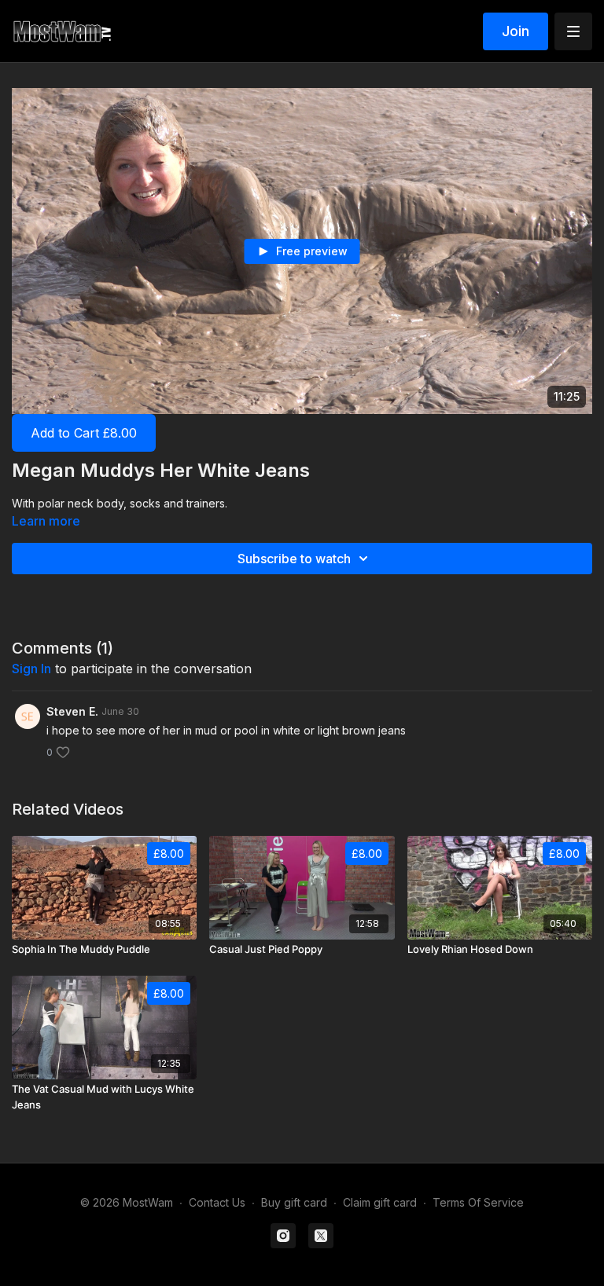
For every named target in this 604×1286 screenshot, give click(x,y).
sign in (31, 668)
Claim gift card (380, 1202)
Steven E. (72, 711)
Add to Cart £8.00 (84, 433)
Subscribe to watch (294, 558)
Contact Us (217, 1202)
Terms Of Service (478, 1202)
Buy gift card (294, 1202)
